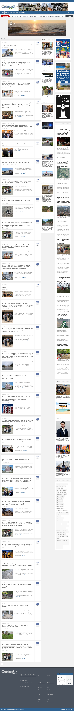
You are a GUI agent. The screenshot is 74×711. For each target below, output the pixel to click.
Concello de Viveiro (59, 506)
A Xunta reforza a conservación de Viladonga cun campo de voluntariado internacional (47, 67)
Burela (13, 1)
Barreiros (9, 1)
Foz (17, 1)
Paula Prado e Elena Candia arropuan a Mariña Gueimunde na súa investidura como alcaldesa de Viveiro (17, 125)
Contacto (23, 12)
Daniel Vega (65, 510)
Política (10, 12)
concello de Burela (59, 498)
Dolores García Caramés (60, 522)
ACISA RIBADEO (65, 484)
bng (62, 488)
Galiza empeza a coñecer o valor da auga (26, 677)
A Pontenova (3, 1)
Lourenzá (20, 1)
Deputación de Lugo (60, 518)
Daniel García (58, 510)
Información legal (69, 709)
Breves (14, 12)
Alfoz (7, 1)
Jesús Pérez (66, 526)
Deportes (17, 12)
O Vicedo (35, 1)
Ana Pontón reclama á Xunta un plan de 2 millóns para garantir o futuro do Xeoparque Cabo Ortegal (47, 179)
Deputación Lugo (59, 520)
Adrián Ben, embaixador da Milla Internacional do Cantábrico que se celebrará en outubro (62, 474)
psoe (67, 536)
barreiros (58, 488)
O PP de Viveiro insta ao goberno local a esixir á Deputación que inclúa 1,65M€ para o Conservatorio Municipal (16, 459)
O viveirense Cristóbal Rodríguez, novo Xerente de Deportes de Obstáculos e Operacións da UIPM (62, 439)
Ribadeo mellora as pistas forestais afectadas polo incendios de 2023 (47, 214)
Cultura (20, 12)
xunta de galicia (59, 547)
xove (61, 545)
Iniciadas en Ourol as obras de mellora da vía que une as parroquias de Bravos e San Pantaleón (47, 229)
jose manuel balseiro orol (61, 528)
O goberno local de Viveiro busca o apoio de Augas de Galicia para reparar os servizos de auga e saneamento (16, 440)
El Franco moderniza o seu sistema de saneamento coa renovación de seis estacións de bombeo (47, 148)
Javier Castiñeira (59, 526)
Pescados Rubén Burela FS (61, 532)
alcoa (57, 486)
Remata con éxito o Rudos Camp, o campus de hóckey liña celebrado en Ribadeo (63, 397)
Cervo (16, 1)
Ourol (38, 1)
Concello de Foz (59, 502)
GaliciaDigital (21, 709)
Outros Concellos (58, 1)
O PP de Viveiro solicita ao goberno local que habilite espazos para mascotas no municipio (16, 201)
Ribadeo (41, 1)
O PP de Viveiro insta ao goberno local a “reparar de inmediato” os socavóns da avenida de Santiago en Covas (17, 564)
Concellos (48, 680)
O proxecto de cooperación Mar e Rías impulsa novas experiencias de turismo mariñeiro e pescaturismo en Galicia (47, 80)
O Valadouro (32, 1)
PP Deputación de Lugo (60, 534)
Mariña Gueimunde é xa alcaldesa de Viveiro (14, 144)
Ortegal (48, 692)
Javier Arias (64, 524)
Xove (53, 1)
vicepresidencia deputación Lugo (62, 543)
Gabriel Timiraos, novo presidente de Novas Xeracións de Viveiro (17, 286)
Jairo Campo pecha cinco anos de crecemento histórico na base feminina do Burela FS (62, 456)
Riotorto (44, 1)
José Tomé (58, 530)
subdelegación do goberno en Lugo (61, 541)
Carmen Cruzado (59, 494)
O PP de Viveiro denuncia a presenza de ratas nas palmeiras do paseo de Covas (15, 626)
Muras (28, 1)
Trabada (48, 1)
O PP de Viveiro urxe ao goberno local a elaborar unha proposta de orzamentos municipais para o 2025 (16, 181)
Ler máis (20, 54)
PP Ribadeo (62, 536)
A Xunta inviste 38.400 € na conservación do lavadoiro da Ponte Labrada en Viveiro (38, 16)
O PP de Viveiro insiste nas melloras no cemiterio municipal (15, 606)
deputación (58, 516)
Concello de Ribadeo (60, 504)
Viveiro (51, 1)
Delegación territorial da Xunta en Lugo (62, 513)
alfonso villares (63, 486)
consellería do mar (59, 508)
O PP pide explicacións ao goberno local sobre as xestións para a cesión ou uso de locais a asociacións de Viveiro (17, 420)
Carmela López (63, 492)
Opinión (39, 692)
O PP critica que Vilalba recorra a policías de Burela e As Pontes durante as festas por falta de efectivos (47, 131)
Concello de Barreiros (60, 496)
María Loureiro (64, 530)
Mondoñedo (24, 1)
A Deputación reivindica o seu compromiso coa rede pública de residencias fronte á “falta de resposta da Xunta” (47, 115)
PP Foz (57, 536)
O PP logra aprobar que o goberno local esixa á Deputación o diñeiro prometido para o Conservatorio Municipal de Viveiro (16, 377)
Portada (3, 12)
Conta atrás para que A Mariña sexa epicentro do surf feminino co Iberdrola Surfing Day (63, 415)
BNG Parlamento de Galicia (61, 490)
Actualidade (7, 12)
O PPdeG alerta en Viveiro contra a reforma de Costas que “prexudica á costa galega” (17, 44)
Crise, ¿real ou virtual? (23, 680)
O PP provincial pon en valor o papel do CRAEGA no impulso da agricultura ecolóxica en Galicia (47, 53)
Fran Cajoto (58, 524)
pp (68, 532)
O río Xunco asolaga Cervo (24, 686)
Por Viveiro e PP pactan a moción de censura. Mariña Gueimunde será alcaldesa (16, 163)
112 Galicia (58, 484)
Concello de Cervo (59, 500)
